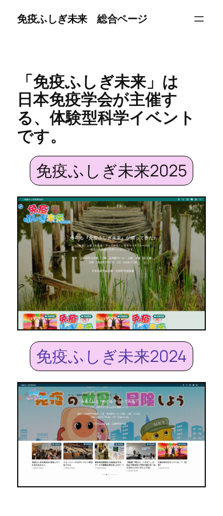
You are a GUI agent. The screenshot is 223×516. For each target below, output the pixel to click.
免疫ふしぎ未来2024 (111, 356)
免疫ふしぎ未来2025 (111, 170)
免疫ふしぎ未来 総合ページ (82, 18)
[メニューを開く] (199, 19)
